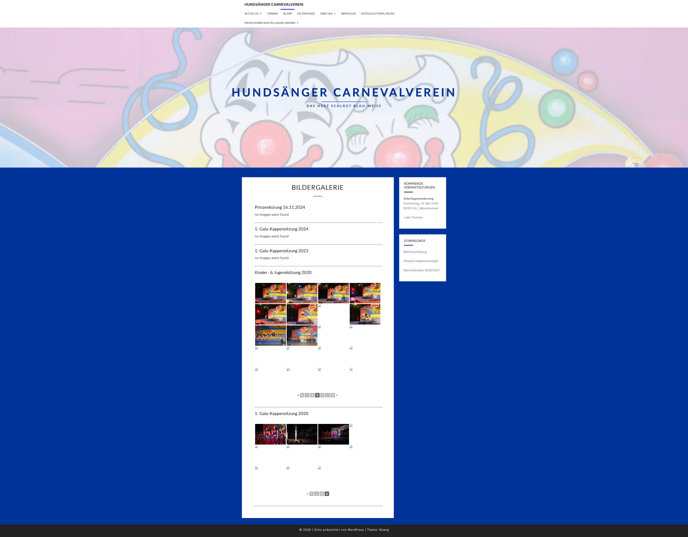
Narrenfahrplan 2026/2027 (421, 270)
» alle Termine (412, 217)
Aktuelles (252, 13)
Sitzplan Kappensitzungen (421, 261)
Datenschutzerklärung (378, 13)
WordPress (356, 529)
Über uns (326, 13)
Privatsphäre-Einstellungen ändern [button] (270, 22)
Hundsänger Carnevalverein (274, 4)
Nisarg (384, 529)
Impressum (348, 13)
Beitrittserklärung (415, 252)
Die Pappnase (306, 13)
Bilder (287, 13)
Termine (272, 13)
